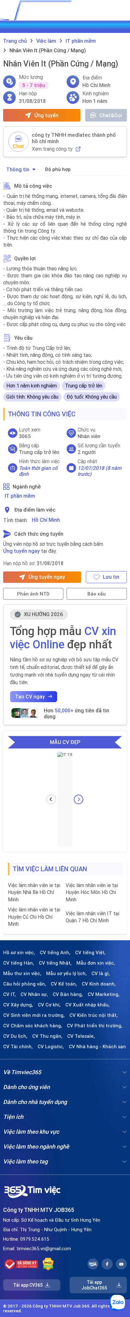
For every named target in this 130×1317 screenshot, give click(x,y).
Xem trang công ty (52, 149)
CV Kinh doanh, (99, 984)
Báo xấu (96, 594)
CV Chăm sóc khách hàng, (32, 1026)
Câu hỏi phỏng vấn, (24, 984)
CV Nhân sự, (34, 994)
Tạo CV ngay (30, 696)
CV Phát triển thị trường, (94, 1026)
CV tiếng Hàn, (18, 963)
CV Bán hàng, (68, 994)
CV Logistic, (51, 1046)
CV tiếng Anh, (55, 952)
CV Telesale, (81, 1036)
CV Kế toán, (64, 984)
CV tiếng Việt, (90, 952)
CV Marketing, (104, 994)
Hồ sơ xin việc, (19, 952)
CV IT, (9, 994)
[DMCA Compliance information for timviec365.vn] (48, 1264)
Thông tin (17, 169)
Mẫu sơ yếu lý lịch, (66, 973)
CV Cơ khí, (49, 1005)
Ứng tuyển (46, 115)
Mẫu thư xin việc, (22, 973)
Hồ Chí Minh (46, 520)
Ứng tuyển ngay (21, 551)
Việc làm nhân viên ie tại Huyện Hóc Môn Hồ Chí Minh (92, 892)
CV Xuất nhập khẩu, (87, 1005)
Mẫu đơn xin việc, (95, 963)
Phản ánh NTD (33, 594)
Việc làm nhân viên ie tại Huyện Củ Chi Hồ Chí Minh (34, 916)
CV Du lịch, (15, 1036)
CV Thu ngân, (47, 1036)
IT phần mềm (20, 496)
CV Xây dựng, (18, 1005)
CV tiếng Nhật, (55, 963)
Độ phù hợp (58, 169)
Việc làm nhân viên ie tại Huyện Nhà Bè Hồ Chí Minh (34, 892)
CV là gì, (101, 973)
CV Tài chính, (18, 1046)
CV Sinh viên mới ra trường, (34, 1015)
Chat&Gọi (110, 115)
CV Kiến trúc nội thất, (93, 1015)
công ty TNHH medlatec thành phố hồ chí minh (74, 138)
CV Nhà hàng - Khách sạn (97, 1046)
